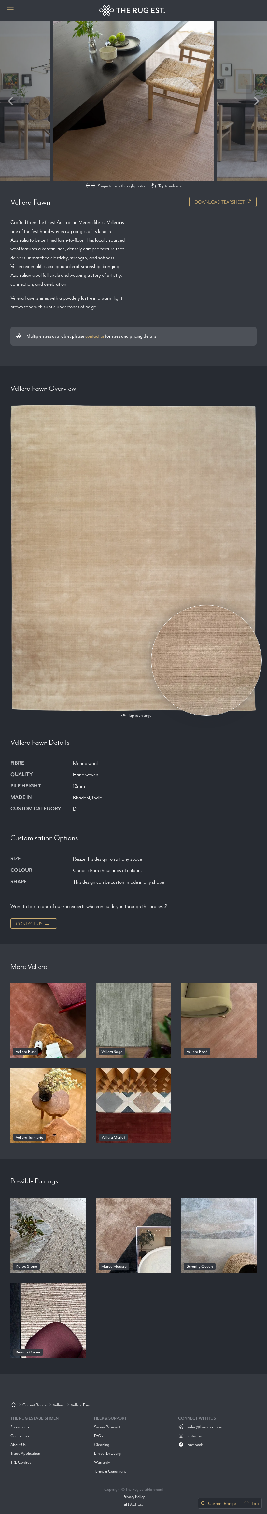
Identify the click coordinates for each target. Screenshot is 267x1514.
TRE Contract (21, 1462)
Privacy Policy (134, 1496)
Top (255, 1503)
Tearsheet (220, 202)
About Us (18, 1444)
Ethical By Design (108, 1453)
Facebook (195, 1444)
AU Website (133, 1504)
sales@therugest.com (204, 1426)
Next (256, 101)
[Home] (13, 1405)
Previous (10, 101)
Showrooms (19, 1426)
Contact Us (29, 924)
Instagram (195, 1435)
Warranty (102, 1462)
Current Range (222, 1503)
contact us (94, 336)
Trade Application (25, 1453)
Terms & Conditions (110, 1471)
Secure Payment (107, 1426)
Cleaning (101, 1444)
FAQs (98, 1435)
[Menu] (10, 10)
